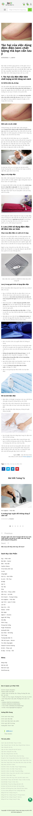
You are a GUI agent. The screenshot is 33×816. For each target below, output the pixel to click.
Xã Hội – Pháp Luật (6, 648)
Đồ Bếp (3, 581)
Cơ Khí (3, 571)
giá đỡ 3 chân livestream (23, 773)
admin (13, 57)
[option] (16, 502)
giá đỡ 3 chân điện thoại (8, 775)
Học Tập (3, 586)
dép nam (16, 760)
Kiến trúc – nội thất (6, 594)
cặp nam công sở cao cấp (8, 751)
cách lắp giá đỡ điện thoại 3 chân (11, 743)
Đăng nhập (4, 662)
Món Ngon (4, 612)
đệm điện (7, 464)
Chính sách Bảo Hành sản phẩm (10, 721)
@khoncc (9, 731)
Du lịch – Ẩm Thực (6, 579)
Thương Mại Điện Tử (6, 637)
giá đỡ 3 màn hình (23, 777)
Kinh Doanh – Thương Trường (9, 597)
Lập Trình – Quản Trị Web (8, 602)
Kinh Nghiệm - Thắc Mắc (8, 510)
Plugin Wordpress (6, 627)
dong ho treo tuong (6, 758)
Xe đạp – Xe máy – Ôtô (7, 650)
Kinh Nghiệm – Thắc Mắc (8, 599)
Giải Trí (3, 584)
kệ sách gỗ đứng (6, 788)
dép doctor (16, 758)
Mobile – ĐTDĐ (5, 609)
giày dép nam (19, 762)
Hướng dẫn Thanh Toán (7, 725)
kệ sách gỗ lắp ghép (18, 786)
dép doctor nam (24, 758)
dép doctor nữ (5, 760)
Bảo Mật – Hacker (6, 561)
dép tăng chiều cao (25, 760)
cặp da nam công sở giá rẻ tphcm (11, 749)
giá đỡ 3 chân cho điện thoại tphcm (11, 768)
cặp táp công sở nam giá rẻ (9, 753)
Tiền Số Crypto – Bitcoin (8, 640)
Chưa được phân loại (7, 568)
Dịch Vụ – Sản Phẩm (7, 576)
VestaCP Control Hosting (8, 645)
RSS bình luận (5, 667)
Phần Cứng (4, 622)
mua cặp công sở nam (17, 788)
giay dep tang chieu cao (8, 762)
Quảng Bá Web (5, 630)
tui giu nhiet (4, 790)
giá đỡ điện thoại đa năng (8, 784)
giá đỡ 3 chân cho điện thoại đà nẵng (12, 771)
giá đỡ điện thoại (6, 779)
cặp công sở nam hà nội (8, 745)
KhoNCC (11, 518)
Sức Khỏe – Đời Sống (7, 632)
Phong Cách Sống (6, 625)
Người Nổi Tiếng (5, 617)
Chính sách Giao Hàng (7, 716)
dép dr (12, 760)
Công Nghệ (4, 574)
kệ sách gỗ (20, 784)
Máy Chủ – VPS (5, 607)
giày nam (3, 764)
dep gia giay (20, 756)
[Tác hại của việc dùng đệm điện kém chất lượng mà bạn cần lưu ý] (3, 469)
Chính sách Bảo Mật (6, 718)
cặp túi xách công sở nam (8, 756)
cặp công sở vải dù (6, 747)
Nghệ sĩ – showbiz (6, 614)
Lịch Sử (3, 604)
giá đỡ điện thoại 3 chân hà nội (21, 779)
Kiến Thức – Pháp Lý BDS (8, 591)
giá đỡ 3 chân (11, 764)
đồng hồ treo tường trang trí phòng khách (13, 794)
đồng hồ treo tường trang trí (9, 792)
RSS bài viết (4, 665)
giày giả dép (27, 762)
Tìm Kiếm (30, 9)
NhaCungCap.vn (27, 456)
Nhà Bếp (3, 620)
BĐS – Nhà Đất (5, 563)
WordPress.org (5, 670)
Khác (2, 589)
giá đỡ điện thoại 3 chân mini (9, 782)
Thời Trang (4, 635)
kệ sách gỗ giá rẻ (6, 786)
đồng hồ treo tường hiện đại (17, 790)
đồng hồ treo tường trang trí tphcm (11, 797)
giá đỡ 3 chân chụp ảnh (8, 773)
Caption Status (5, 566)
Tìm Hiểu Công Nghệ (6, 643)
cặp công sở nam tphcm (23, 745)
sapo (26, 788)
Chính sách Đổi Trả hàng (8, 723)
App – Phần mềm (6, 558)
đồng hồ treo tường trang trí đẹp (10, 799)
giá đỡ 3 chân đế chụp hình (9, 777)
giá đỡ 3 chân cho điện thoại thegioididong (13, 766)
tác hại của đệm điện (16, 464)
